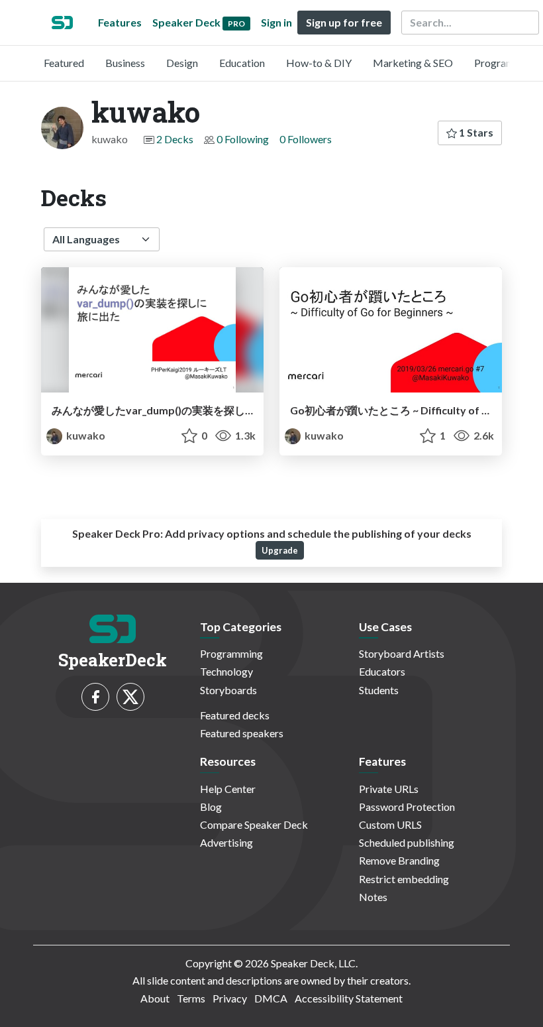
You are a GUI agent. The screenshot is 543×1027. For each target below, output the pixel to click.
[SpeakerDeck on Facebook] (95, 697)
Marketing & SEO (413, 62)
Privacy (230, 998)
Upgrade (280, 550)
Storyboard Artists (401, 653)
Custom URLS (390, 824)
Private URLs (389, 788)
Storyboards (228, 690)
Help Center (228, 788)
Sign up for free (344, 22)
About (155, 998)
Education (242, 62)
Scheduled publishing (406, 842)
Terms (191, 998)
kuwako (84, 435)
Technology (226, 671)
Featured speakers (241, 733)
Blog (211, 806)
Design (182, 62)
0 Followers (305, 139)
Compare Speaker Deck (254, 824)
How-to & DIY (319, 62)
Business (125, 62)
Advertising (226, 842)
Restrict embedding (404, 879)
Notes (373, 896)
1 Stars (475, 132)
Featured (64, 62)
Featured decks (235, 715)
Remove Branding (399, 860)
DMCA (270, 998)
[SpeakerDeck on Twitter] (130, 697)
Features (120, 22)
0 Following (243, 139)
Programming (505, 62)
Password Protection (407, 806)
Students (379, 690)
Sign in (276, 22)
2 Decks (174, 139)
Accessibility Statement (349, 998)
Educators (382, 671)
